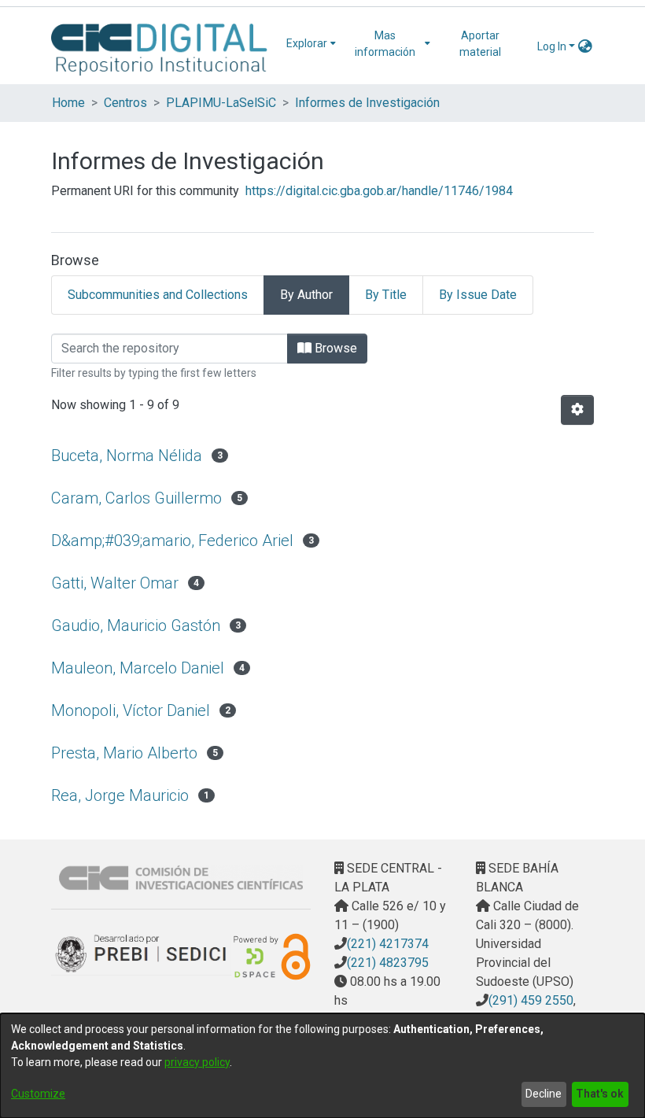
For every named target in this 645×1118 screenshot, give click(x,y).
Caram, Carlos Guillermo (136, 498)
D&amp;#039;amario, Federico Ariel (172, 540)
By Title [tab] (386, 294)
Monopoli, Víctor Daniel (130, 710)
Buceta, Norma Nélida (126, 455)
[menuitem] (311, 43)
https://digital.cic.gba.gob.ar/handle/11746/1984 (379, 190)
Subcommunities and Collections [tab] (158, 294)
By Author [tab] (306, 294)
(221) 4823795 (388, 962)
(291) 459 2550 (530, 1000)
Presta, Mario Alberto (124, 752)
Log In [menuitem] (551, 46)
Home (68, 102)
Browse (334, 348)
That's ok (600, 1093)
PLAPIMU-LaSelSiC (221, 102)
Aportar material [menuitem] (480, 43)
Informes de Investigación (367, 102)
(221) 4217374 (388, 943)
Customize (38, 1093)
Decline (543, 1093)
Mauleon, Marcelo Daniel (137, 668)
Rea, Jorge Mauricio (120, 795)
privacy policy (197, 1062)
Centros (125, 102)
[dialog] (322, 1065)
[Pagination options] (577, 410)
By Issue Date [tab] (478, 294)
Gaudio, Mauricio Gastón (135, 625)
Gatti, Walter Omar (115, 583)
